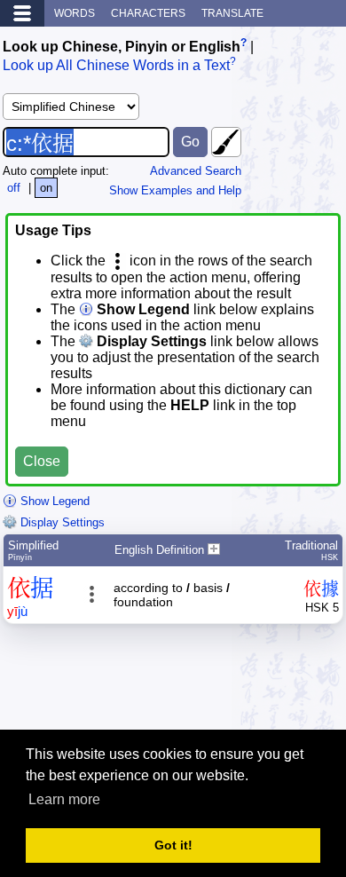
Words (74, 13)
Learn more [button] (64, 799)
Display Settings (61, 522)
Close (41, 461)
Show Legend (53, 501)
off (13, 187)
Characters (148, 13)
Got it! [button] (173, 845)
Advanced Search (195, 171)
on (46, 187)
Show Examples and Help (175, 190)
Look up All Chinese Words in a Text (116, 66)
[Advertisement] (201, 684)
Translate (232, 13)
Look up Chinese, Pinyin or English (121, 46)
